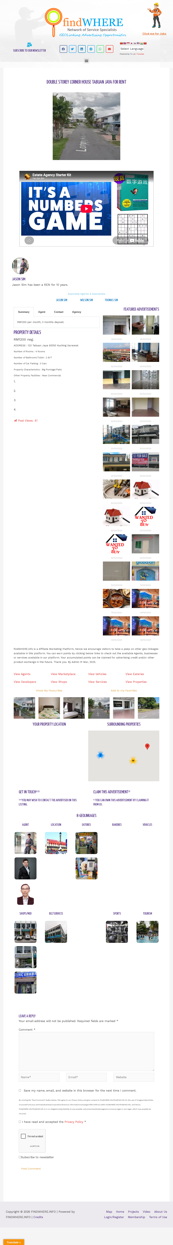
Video (146, 1211)
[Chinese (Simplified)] (121, 43)
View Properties (136, 681)
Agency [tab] (76, 311)
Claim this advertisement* (111, 792)
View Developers (25, 681)
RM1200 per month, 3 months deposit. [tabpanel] (40, 322)
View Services (97, 681)
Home (120, 1211)
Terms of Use (158, 1217)
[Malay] (138, 43)
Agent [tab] (41, 311)
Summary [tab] (23, 311)
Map (109, 1211)
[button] (63, 49)
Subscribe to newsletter (37, 1157)
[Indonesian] (128, 43)
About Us (160, 1211)
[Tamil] (141, 43)
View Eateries (135, 674)
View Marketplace (63, 674)
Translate (140, 54)
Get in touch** (29, 792)
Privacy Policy (74, 1122)
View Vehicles (97, 674)
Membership (136, 1217)
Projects (133, 1211)
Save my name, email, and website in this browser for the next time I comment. (80, 1090)
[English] (124, 43)
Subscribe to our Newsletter (29, 50)
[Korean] (134, 43)
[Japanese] (131, 43)
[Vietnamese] (144, 43)
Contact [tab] (58, 311)
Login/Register (114, 1217)
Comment (27, 1029)
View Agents (22, 674)
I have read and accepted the (54, 1122)
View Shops (59, 681)
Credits (38, 1217)
